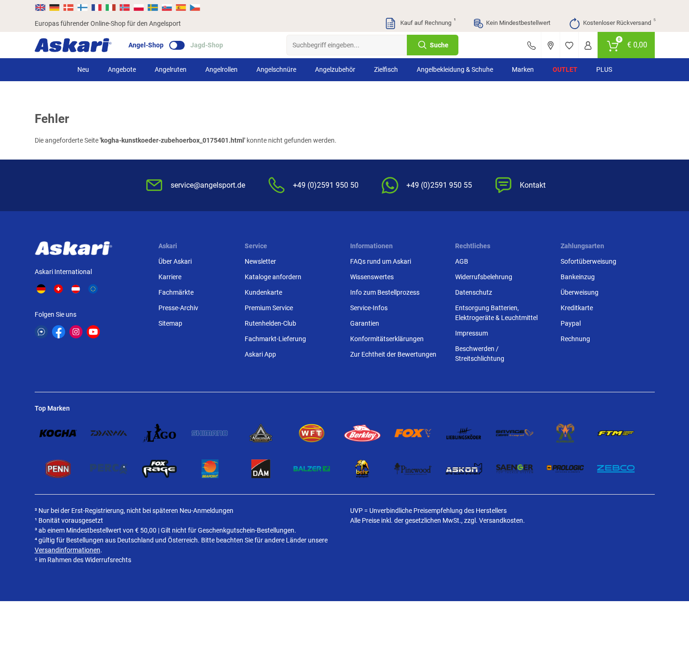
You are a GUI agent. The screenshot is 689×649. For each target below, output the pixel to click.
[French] (97, 7)
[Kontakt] (531, 45)
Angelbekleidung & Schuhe (455, 69)
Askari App (260, 354)
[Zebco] (616, 468)
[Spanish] (181, 7)
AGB (461, 261)
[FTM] (616, 433)
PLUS (604, 69)
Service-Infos (369, 308)
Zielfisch (386, 69)
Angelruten (171, 69)
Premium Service (269, 308)
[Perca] (108, 468)
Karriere (169, 277)
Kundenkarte (263, 292)
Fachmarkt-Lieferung (275, 339)
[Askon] (463, 468)
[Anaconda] (260, 433)
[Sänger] (514, 468)
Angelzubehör (335, 69)
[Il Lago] (159, 433)
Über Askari (175, 261)
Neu (83, 69)
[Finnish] (82, 7)
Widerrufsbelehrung (483, 277)
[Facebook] (58, 331)
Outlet (565, 69)
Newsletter (260, 261)
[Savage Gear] (514, 433)
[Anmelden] (588, 45)
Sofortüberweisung (588, 261)
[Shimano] (210, 433)
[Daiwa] (108, 433)
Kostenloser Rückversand (619, 22)
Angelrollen (221, 69)
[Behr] (362, 468)
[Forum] (41, 331)
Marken (523, 69)
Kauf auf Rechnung (427, 22)
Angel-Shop (146, 45)
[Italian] (111, 7)
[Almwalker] (565, 433)
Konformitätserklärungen (387, 339)
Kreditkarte (577, 308)
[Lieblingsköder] (463, 433)
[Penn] (58, 468)
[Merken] (569, 45)
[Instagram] (75, 331)
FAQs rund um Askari (380, 261)
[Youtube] (93, 331)
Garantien (364, 323)
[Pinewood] (413, 468)
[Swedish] (153, 7)
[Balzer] (311, 468)
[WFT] (311, 433)
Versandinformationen (67, 550)
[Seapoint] (210, 468)
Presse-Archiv (178, 308)
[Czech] (194, 7)
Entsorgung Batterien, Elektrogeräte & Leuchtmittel (496, 312)
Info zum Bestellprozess (384, 292)
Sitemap (170, 323)
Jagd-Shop (206, 45)
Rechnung (575, 339)
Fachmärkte (176, 292)
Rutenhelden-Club (270, 323)
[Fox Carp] (413, 433)
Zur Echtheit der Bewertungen (393, 354)
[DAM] (260, 468)
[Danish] (68, 7)
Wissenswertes (372, 277)
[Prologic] (565, 468)
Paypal (571, 323)
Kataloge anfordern (273, 277)
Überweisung (580, 292)
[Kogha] (58, 433)
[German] (54, 7)
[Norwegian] (125, 7)
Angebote (122, 69)
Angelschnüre (276, 69)
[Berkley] (362, 433)
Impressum (471, 333)
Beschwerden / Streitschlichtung (479, 353)
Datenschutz (473, 292)
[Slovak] (167, 7)
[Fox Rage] (159, 468)
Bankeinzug (578, 277)
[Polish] (139, 7)
